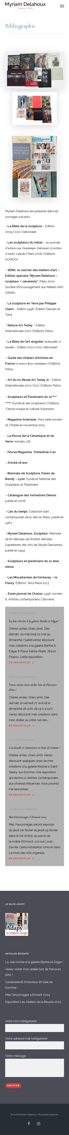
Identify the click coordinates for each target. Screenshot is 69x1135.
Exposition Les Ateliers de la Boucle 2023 (33, 1002)
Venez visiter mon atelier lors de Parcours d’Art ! (33, 972)
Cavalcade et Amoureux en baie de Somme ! (29, 984)
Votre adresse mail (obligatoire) (26, 1038)
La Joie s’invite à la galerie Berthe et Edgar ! (34, 962)
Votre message (15, 1056)
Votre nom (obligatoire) (21, 1021)
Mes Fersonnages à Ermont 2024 (27, 995)
